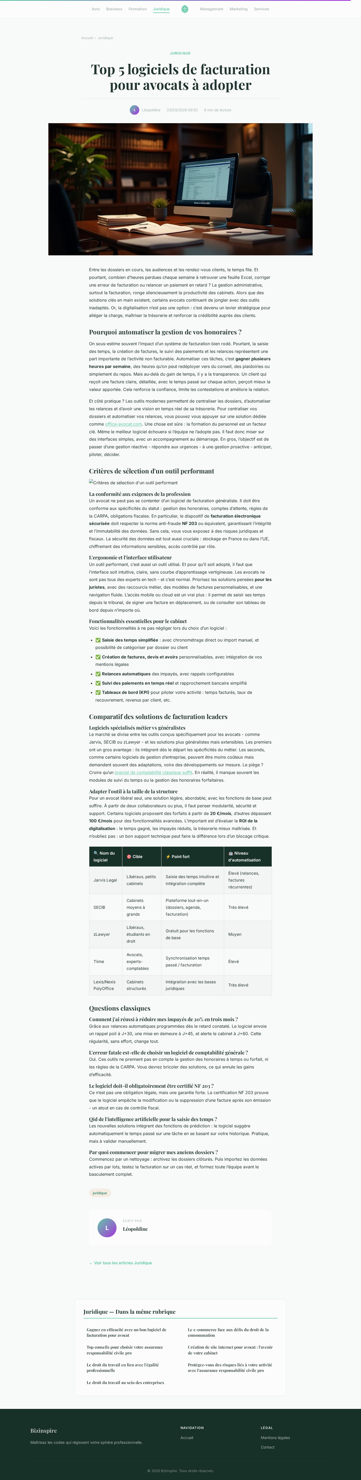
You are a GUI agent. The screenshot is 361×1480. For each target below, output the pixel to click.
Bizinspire (43, 1430)
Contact (268, 1447)
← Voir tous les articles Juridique (120, 1262)
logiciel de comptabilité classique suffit (153, 772)
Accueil (87, 38)
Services (261, 9)
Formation (138, 9)
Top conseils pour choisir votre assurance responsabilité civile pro (125, 1349)
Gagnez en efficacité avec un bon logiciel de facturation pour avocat (126, 1332)
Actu (96, 9)
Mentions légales (275, 1437)
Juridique (161, 9)
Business (114, 9)
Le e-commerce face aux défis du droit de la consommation (228, 1332)
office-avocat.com (123, 424)
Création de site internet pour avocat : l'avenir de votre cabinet (230, 1349)
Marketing (239, 9)
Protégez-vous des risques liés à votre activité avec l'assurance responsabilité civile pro (230, 1367)
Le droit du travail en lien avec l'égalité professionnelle (123, 1367)
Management (211, 9)
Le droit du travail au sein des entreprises (125, 1382)
